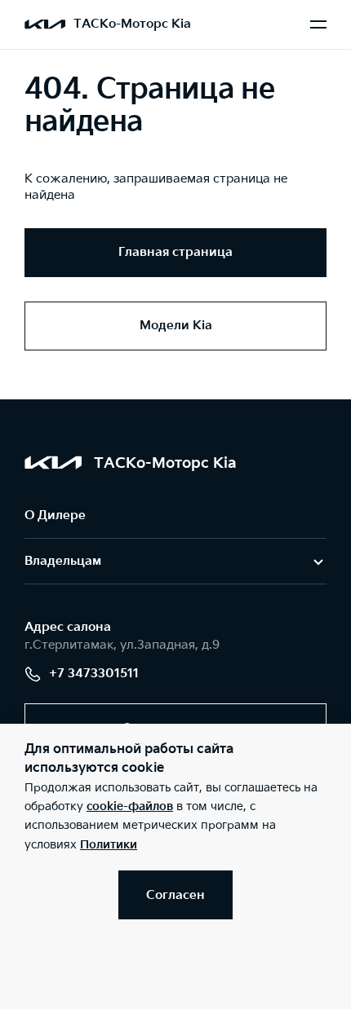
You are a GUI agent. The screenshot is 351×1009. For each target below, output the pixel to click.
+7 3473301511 (94, 673)
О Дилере (55, 515)
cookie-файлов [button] (130, 806)
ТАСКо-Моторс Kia (132, 24)
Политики (108, 845)
